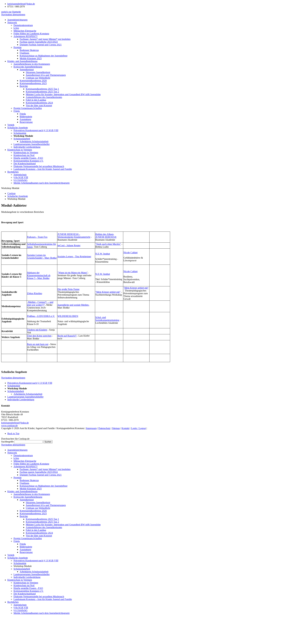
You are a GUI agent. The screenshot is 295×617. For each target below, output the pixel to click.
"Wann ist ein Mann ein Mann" (72, 272)
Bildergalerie (26, 546)
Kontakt (125, 428)
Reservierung (26, 552)
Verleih (10, 555)
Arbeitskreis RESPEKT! (25, 466)
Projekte (18, 477)
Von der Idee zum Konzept (39, 535)
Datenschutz (104, 428)
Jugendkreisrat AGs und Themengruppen (46, 505)
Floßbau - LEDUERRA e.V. (41, 316)
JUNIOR (62, 234)
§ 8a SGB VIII (21, 607)
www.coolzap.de (9, 425)
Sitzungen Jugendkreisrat (38, 502)
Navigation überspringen (13, 14)
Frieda (17, 541)
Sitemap (116, 428)
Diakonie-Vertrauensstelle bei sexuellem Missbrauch (39, 596)
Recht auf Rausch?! (67, 335)
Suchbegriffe (7, 441)
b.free (16, 458)
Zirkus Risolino (34, 293)
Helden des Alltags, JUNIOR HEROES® (105, 235)
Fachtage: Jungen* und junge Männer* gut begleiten (45, 469)
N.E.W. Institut (102, 253)
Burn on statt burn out (37, 344)
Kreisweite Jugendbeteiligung (28, 497)
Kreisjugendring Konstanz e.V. (28, 591)
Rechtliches (13, 602)
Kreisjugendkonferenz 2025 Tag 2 (42, 522)
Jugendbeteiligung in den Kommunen (32, 494)
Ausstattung (25, 549)
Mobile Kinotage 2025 (31, 488)
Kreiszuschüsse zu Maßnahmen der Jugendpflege (43, 486)
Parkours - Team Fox (37, 237)
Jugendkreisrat (27, 499)
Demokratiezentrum (23, 455)
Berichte (24, 516)
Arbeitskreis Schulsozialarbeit (34, 571)
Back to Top (13, 433)
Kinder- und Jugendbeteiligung (22, 491)
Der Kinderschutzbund (25, 593)
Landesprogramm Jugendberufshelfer (32, 574)
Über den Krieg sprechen (39, 335)
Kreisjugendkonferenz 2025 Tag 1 (42, 519)
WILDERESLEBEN (67, 316)
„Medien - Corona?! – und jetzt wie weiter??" (40, 303)
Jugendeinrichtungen (17, 450)
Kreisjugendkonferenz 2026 (33, 510)
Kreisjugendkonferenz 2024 (39, 533)
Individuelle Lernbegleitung (27, 577)
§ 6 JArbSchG (21, 610)
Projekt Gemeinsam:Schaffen (28, 538)
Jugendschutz (20, 604)
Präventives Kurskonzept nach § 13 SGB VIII (36, 560)
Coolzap (11, 193)
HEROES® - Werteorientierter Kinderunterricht (73, 235)
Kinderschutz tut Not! (24, 585)
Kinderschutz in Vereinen (19, 580)
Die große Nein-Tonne (68, 289)
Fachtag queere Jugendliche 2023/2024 (39, 472)
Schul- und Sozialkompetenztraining (107, 318)
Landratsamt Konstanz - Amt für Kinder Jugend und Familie (43, 599)
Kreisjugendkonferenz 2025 (33, 513)
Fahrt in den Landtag (36, 530)
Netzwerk (12, 452)
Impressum (91, 428)
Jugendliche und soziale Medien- (73, 305)
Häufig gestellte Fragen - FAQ (28, 588)
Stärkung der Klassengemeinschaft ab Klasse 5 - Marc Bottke (38, 275)
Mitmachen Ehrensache (25, 461)
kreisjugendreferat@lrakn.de (21, 3)
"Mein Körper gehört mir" (108, 292)
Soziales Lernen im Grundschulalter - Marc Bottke (42, 256)
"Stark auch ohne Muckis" (108, 244)
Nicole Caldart (130, 252)
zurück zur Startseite (11, 11)
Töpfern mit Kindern (37, 329)
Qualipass (24, 483)
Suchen (48, 442)
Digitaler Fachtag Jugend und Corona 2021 (41, 475)
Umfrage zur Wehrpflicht (38, 508)
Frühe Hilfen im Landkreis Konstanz (31, 463)
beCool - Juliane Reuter (68, 245)
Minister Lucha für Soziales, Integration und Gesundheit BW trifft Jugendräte (63, 524)
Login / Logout (138, 428)
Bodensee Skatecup (29, 480)
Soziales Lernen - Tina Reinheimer (74, 256)
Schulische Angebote (17, 196)
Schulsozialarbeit (22, 569)
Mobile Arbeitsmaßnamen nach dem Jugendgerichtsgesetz (42, 613)
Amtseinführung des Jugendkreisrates (44, 527)
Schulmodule (20, 563)
